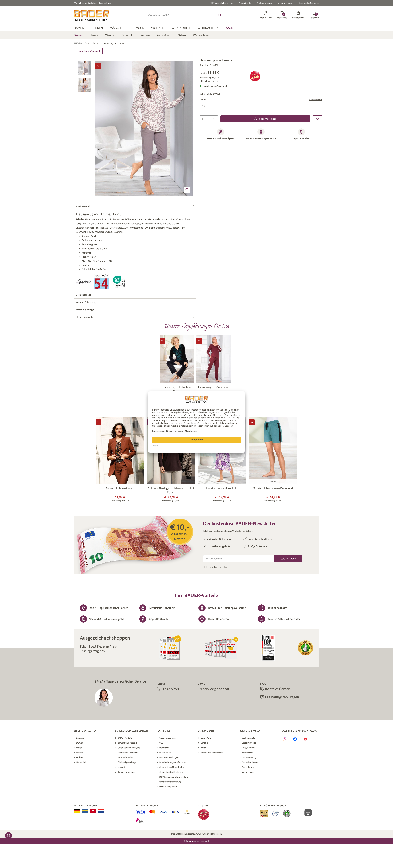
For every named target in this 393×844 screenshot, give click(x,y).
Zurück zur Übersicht (89, 50)
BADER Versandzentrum (211, 752)
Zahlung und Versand (127, 742)
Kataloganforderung (127, 772)
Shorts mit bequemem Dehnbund (273, 488)
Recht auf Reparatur (168, 786)
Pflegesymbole (248, 747)
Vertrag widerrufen (167, 737)
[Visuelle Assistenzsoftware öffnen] (306, 813)
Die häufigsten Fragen (127, 762)
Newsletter (122, 767)
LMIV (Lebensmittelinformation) (173, 777)
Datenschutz (165, 752)
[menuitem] (79, 28)
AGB (161, 742)
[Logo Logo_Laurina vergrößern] (83, 281)
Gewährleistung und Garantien (172, 762)
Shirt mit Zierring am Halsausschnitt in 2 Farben (171, 490)
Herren (79, 747)
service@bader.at (216, 689)
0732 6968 (170, 689)
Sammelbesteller (125, 757)
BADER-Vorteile (125, 737)
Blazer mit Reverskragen (120, 488)
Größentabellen (249, 737)
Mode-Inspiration (250, 762)
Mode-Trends (248, 767)
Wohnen (80, 757)
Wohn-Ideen (248, 772)
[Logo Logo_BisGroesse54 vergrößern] (101, 281)
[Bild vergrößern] (187, 190)
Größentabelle (315, 99)
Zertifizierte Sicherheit (128, 752)
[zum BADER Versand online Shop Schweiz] (93, 811)
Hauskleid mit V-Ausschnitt (222, 488)
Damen (79, 742)
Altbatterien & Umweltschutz (172, 767)
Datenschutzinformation (215, 567)
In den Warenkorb (267, 118)
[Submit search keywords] (220, 15)
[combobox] (185, 15)
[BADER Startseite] (91, 15)
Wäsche (79, 752)
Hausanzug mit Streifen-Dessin (177, 389)
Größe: (203, 99)
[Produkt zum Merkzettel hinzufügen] (317, 118)
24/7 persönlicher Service (221, 3)
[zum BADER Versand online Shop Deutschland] (77, 811)
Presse (203, 747)
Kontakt (204, 742)
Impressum (164, 747)
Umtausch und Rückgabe (129, 747)
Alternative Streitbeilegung (171, 772)
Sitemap (80, 737)
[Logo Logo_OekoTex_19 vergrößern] (119, 281)
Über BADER (206, 737)
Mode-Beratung (249, 757)
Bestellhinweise (249, 742)
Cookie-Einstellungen (169, 757)
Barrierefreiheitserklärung (170, 781)
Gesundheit (81, 762)
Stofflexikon (247, 752)
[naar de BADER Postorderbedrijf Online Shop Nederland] (101, 811)
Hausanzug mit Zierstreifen (213, 387)
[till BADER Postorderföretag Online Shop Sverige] (85, 811)
